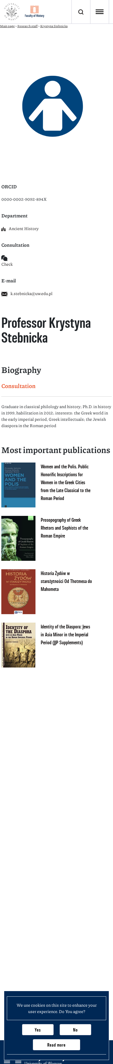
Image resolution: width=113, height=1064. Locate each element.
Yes (38, 1030)
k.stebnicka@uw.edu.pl (32, 293)
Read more (56, 1045)
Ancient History (24, 228)
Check (7, 264)
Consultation (18, 386)
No (75, 1030)
